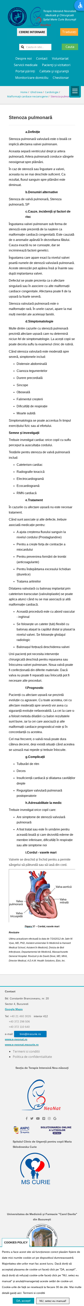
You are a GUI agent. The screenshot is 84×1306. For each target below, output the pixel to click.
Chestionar (61, 77)
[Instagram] (49, 1118)
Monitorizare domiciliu (31, 77)
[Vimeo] (43, 1118)
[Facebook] (27, 1118)
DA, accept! (23, 1300)
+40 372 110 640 (19, 1026)
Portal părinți (25, 71)
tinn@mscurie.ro (30, 1034)
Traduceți (69, 32)
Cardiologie (51, 92)
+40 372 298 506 (19, 1021)
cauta (70, 47)
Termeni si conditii (26, 1051)
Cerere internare (32, 32)
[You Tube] (38, 1118)
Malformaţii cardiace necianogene (27, 96)
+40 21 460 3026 (20, 1016)
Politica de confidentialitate (32, 1057)
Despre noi (23, 58)
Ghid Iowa (36, 92)
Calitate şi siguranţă (54, 71)
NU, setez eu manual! (52, 1300)
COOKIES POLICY (16, 1242)
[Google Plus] (54, 1118)
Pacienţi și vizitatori (56, 65)
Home (24, 92)
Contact (41, 58)
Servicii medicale (26, 65)
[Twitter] (31, 1118)
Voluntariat (60, 58)
